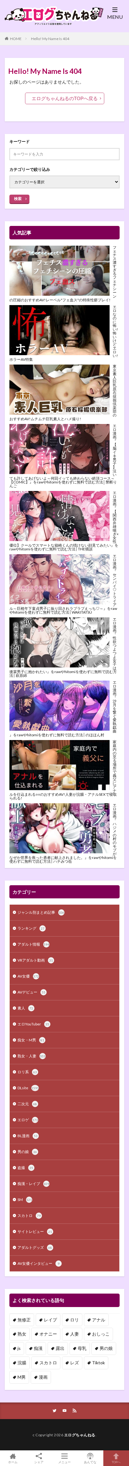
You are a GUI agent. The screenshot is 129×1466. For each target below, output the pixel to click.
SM (25, 1199)
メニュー (64, 1461)
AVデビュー (31, 992)
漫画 (43, 1377)
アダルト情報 (33, 944)
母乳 (82, 1348)
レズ (74, 1362)
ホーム (13, 1461)
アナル (98, 1319)
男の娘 (27, 1151)
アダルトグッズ (35, 1247)
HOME (16, 38)
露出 (60, 1348)
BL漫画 (28, 1135)
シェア (39, 1462)
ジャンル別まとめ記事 (41, 912)
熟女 (22, 1333)
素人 (25, 1008)
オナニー (48, 1333)
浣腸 (22, 1362)
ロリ (74, 1319)
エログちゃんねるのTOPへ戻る (65, 98)
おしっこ (101, 1333)
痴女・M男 (31, 1040)
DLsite (28, 1087)
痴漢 (38, 1348)
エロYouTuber (33, 1024)
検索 (18, 198)
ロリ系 (27, 1072)
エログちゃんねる (79, 1435)
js (19, 1348)
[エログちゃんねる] (52, 23)
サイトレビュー (35, 1231)
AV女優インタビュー (38, 1263)
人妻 (74, 1333)
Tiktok (98, 1362)
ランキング (31, 928)
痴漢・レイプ (33, 1183)
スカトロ (29, 1215)
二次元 (27, 1103)
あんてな (90, 1461)
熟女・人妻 (31, 1056)
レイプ (50, 1319)
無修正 (24, 1319)
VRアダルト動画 (35, 960)
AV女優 (28, 976)
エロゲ (28, 1119)
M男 (22, 1377)
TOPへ (116, 1461)
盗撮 (25, 1167)
